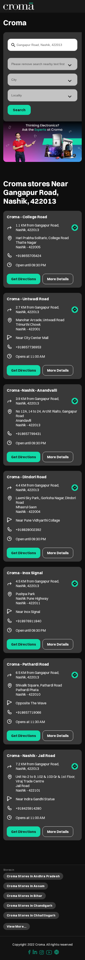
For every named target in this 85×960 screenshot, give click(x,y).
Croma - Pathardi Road (28, 664)
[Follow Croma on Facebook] (28, 952)
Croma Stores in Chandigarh (29, 906)
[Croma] (18, 6)
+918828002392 (28, 529)
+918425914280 (28, 808)
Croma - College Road (27, 216)
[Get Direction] (74, 227)
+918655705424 (28, 255)
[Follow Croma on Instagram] (42, 952)
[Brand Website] (57, 952)
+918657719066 (28, 712)
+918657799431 (28, 433)
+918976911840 (28, 621)
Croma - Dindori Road (26, 476)
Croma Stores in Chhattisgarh (31, 915)
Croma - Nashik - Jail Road (31, 755)
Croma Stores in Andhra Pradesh (33, 876)
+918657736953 (28, 347)
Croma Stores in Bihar (24, 896)
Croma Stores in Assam (25, 886)
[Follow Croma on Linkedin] (35, 952)
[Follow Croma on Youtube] (49, 952)
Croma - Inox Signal (25, 572)
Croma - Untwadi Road (28, 298)
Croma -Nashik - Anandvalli (32, 390)
